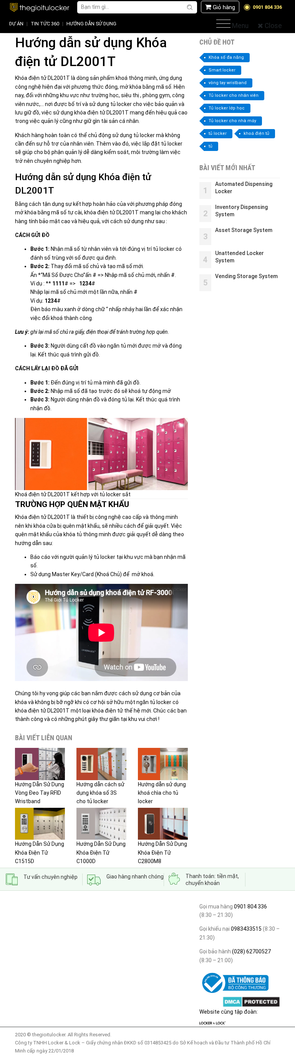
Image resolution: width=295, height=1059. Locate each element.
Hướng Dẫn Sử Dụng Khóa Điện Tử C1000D (101, 852)
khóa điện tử (107, 711)
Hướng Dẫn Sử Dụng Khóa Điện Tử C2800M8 (162, 852)
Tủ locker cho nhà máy (232, 120)
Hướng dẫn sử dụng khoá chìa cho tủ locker (162, 792)
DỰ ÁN (16, 24)
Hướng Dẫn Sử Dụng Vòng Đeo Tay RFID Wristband (39, 792)
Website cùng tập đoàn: (228, 1012)
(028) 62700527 (251, 951)
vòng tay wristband (228, 82)
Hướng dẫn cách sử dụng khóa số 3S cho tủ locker (100, 792)
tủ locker (218, 133)
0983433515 (246, 929)
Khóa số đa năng (226, 57)
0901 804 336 (250, 906)
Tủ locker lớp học (227, 108)
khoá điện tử (256, 133)
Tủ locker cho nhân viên (234, 95)
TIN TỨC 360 (45, 24)
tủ (210, 146)
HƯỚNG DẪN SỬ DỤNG (91, 24)
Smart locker (222, 70)
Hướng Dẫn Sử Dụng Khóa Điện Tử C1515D (39, 852)
